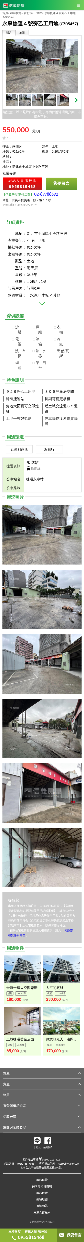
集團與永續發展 (14, 1127)
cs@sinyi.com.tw (68, 1163)
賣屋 (6, 1083)
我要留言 (74, 1235)
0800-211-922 (51, 1159)
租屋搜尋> (16, 13)
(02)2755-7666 (25, 1163)
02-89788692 (46, 194)
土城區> (39, 13)
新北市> (29, 13)
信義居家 (9, 1116)
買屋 (6, 1073)
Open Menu (78, 5)
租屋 (6, 1094)
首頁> (6, 13)
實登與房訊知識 (14, 1105)
